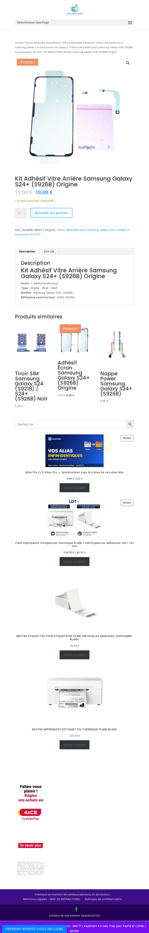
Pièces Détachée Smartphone (42, 42)
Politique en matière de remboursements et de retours (72, 894)
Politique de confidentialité (103, 899)
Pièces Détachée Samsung (78, 42)
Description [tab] (27, 251)
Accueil (19, 42)
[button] (127, 62)
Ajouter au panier (51, 212)
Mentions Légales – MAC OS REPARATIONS (51, 899)
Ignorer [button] (74, 930)
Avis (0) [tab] (49, 251)
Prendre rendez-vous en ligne (34, 929)
